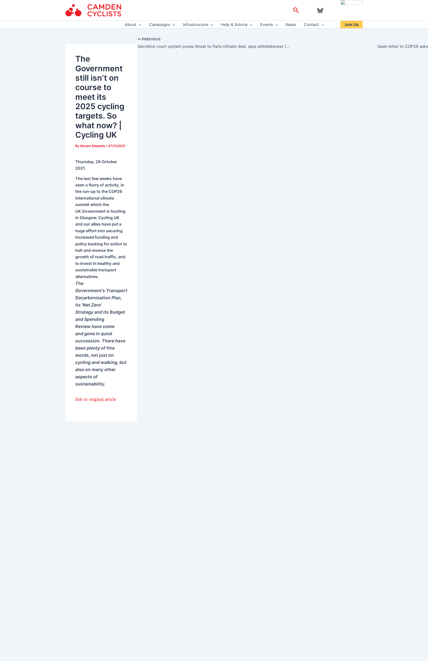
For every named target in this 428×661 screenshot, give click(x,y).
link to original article (95, 399)
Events (266, 24)
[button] (296, 10)
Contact (311, 24)
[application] (138, 24)
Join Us (351, 24)
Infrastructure (195, 24)
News (291, 24)
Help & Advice (234, 24)
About (130, 24)
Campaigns (159, 24)
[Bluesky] (320, 10)
